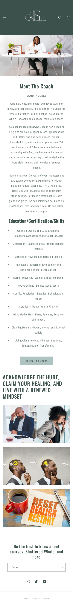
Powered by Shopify (42, 599)
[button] (5, 17)
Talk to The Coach (37, 361)
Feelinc (32, 599)
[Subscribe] (61, 567)
